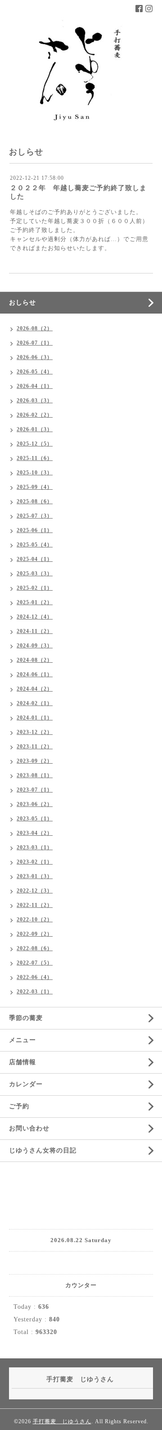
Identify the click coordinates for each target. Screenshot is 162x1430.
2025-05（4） (35, 545)
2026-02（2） (35, 415)
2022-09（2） (35, 934)
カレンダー (26, 1084)
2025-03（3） (35, 573)
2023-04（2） (35, 833)
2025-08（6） (35, 501)
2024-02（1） (35, 703)
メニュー (22, 1040)
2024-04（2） (35, 689)
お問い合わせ (29, 1128)
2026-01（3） (35, 429)
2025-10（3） (35, 472)
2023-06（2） (35, 804)
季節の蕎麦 (26, 1018)
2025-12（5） (35, 444)
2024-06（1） (35, 674)
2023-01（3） (35, 876)
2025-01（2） (35, 602)
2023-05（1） (35, 818)
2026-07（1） (35, 343)
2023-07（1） (35, 790)
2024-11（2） (35, 631)
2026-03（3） (35, 400)
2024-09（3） (35, 645)
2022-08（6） (35, 948)
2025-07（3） (35, 516)
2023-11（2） (35, 746)
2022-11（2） (35, 905)
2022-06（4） (35, 977)
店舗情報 (22, 1062)
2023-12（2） (35, 732)
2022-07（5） (35, 963)
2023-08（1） (35, 775)
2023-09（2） (35, 761)
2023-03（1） (35, 847)
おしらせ (22, 302)
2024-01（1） (35, 718)
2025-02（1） (35, 588)
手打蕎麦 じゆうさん (62, 1421)
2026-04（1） (35, 386)
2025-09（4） (35, 487)
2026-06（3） (35, 357)
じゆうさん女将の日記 (42, 1150)
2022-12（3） (35, 891)
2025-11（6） (35, 458)
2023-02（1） (35, 862)
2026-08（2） (35, 328)
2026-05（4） (35, 372)
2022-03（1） (35, 991)
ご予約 (19, 1106)
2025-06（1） (35, 530)
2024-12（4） (35, 617)
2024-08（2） (35, 660)
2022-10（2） (35, 919)
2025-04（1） (35, 559)
